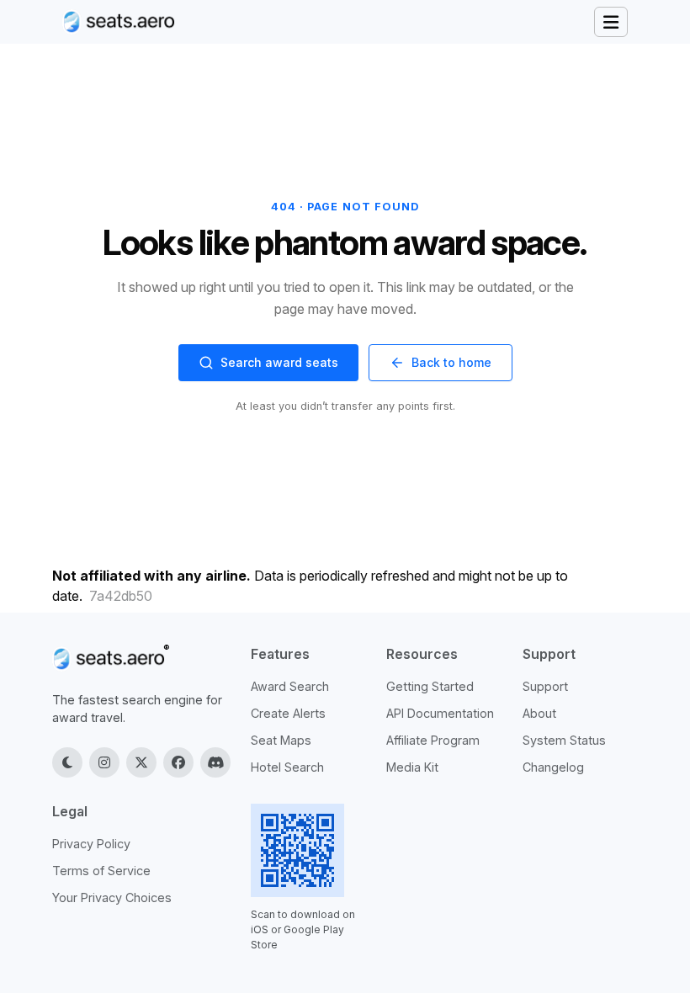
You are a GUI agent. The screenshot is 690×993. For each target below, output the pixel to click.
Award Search (290, 686)
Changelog (553, 767)
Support (545, 686)
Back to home (451, 362)
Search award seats (279, 362)
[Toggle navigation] (611, 22)
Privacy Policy (91, 843)
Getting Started (430, 686)
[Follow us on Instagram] (104, 762)
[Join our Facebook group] (178, 762)
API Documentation (440, 713)
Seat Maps (281, 740)
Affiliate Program (433, 740)
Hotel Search (287, 767)
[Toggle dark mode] (67, 762)
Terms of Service (101, 870)
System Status (564, 740)
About (539, 713)
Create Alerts (288, 713)
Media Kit (412, 767)
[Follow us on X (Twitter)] (141, 762)
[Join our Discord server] (215, 762)
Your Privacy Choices (112, 897)
